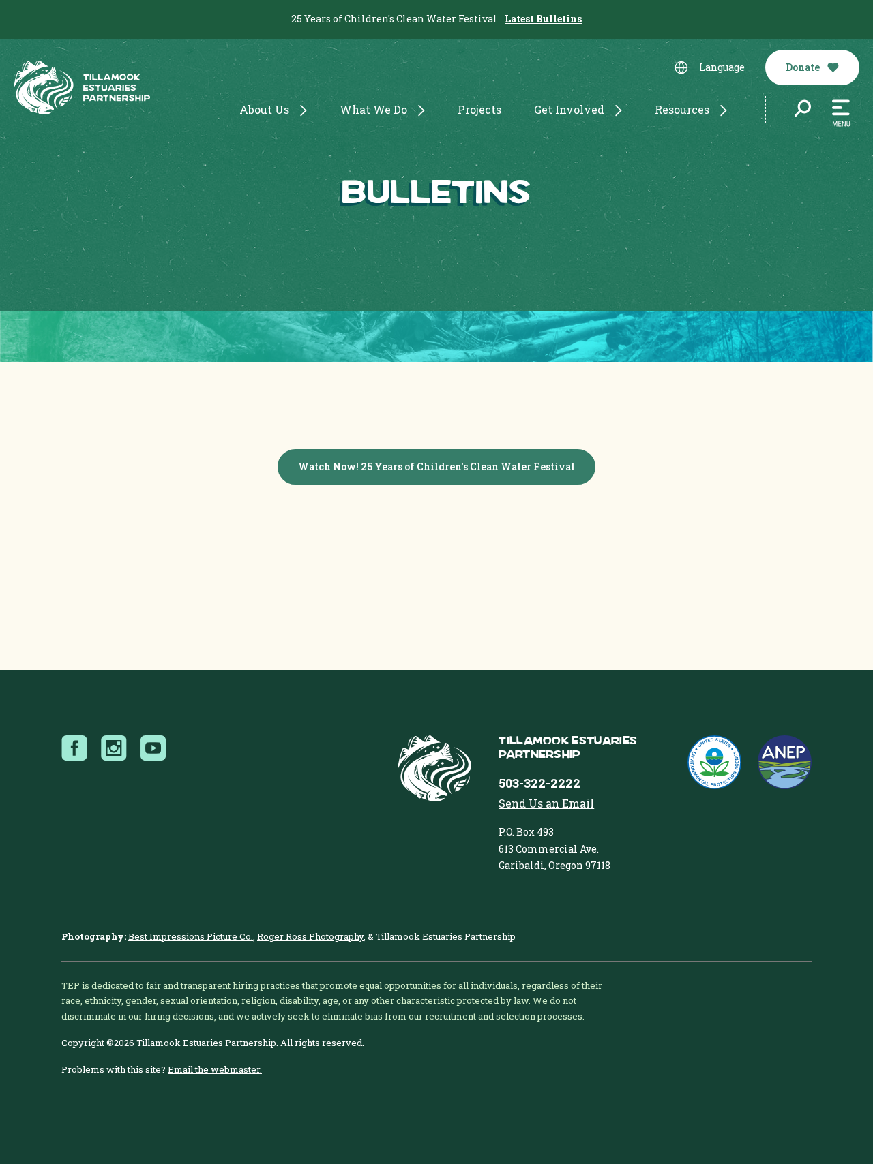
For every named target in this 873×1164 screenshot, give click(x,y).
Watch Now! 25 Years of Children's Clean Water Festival (436, 466)
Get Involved (569, 109)
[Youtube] (157, 748)
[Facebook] (78, 748)
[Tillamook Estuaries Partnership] (82, 90)
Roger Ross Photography (310, 936)
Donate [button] (804, 67)
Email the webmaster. (215, 1069)
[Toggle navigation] (841, 114)
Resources (682, 109)
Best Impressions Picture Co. (190, 936)
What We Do (373, 109)
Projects (479, 109)
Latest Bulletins (543, 18)
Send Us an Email (546, 803)
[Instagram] (118, 748)
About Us (264, 109)
